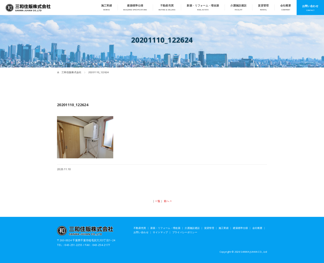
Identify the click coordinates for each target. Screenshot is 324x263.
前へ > (168, 201)
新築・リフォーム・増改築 (203, 5)
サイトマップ (160, 232)
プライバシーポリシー (184, 232)
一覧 (157, 201)
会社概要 (285, 5)
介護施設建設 (238, 5)
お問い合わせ (310, 6)
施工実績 (106, 5)
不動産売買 (167, 5)
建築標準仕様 (135, 5)
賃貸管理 (263, 5)
